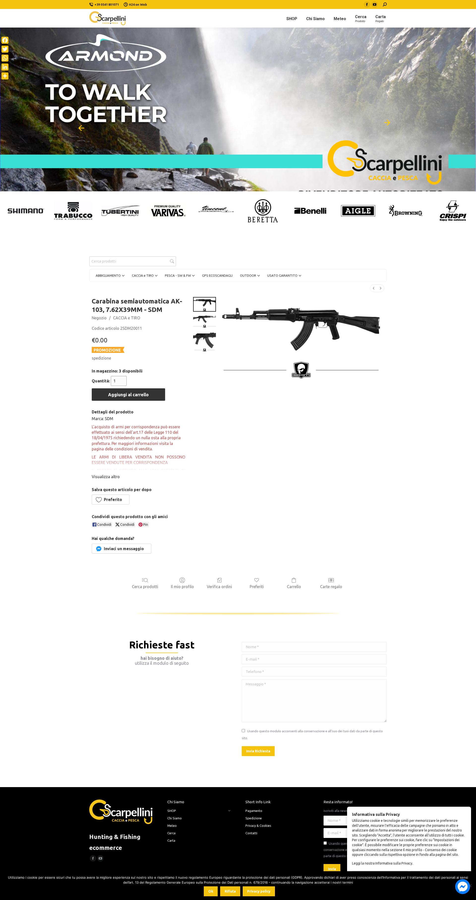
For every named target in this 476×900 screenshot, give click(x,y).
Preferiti (257, 586)
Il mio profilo (182, 586)
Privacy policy (258, 891)
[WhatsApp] (4, 58)
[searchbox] (132, 261)
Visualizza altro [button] (106, 476)
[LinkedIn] (4, 67)
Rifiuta (230, 891)
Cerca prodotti (145, 586)
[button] (110, 499)
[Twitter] (4, 49)
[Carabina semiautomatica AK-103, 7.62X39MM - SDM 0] (204, 304)
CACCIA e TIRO (126, 318)
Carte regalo (331, 586)
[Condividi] (4, 75)
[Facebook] (4, 40)
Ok (210, 891)
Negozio (99, 318)
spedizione (101, 358)
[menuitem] (373, 288)
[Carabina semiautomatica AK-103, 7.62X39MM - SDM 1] (204, 321)
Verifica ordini (219, 586)
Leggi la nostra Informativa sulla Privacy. (382, 863)
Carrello (294, 586)
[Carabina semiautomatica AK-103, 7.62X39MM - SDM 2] (204, 341)
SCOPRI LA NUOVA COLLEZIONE (287, 96)
